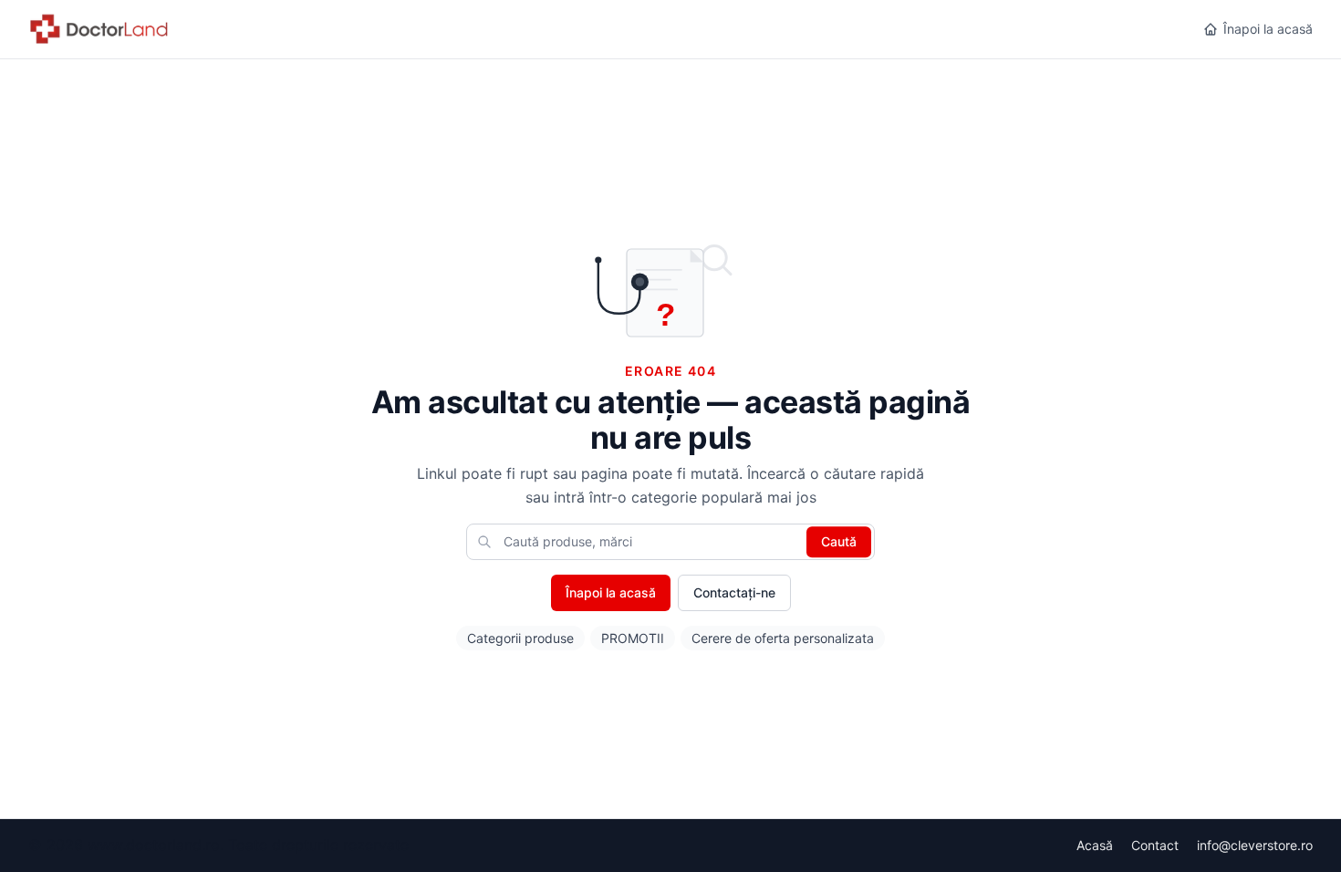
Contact (1155, 845)
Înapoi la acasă (1268, 28)
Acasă (1094, 845)
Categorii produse (520, 638)
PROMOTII (632, 638)
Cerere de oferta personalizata (782, 638)
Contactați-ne (734, 592)
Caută (839, 541)
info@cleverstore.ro (1255, 845)
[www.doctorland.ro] (100, 29)
